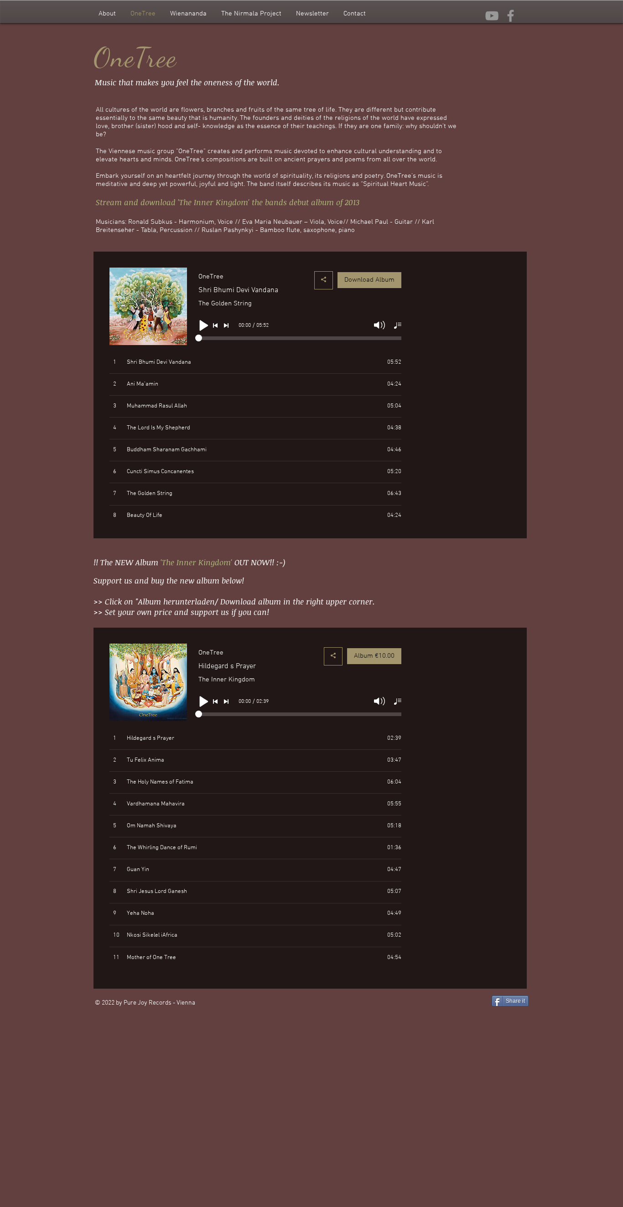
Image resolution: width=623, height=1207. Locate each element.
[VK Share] (518, 1015)
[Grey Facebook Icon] (511, 16)
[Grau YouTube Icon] (492, 16)
